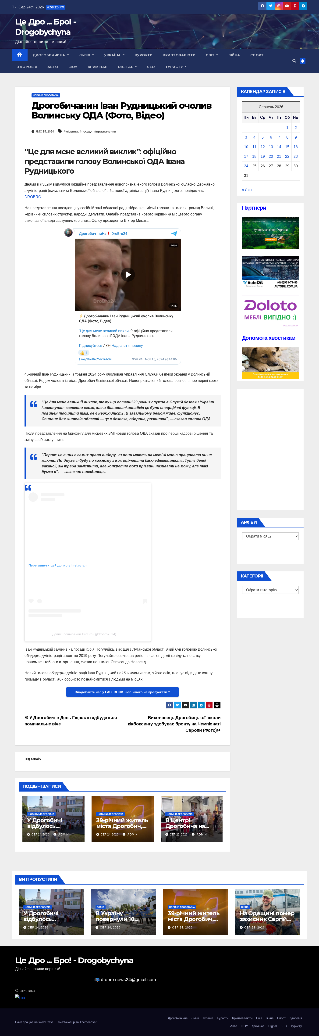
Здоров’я (27, 67)
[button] (294, 61)
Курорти (144, 55)
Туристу (174, 67)
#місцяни (71, 131)
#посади (86, 131)
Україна (113, 55)
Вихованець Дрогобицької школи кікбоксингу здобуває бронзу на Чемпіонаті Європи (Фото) (174, 724)
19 (263, 156)
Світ (211, 55)
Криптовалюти (179, 55)
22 (287, 156)
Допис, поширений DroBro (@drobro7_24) (84, 634)
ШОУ (73, 67)
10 (246, 147)
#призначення (105, 131)
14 (279, 147)
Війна (234, 55)
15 (287, 147)
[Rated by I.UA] (20, 998)
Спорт (257, 55)
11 (254, 147)
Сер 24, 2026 (38, 927)
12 (263, 147)
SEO (151, 67)
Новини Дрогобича (46, 95)
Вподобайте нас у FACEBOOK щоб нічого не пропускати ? (122, 692)
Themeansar (88, 1022)
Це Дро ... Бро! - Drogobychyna (74, 960)
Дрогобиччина (49, 55)
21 (279, 156)
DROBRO (33, 197)
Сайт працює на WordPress (34, 1022)
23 (296, 156)
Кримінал (98, 67)
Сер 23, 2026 (254, 927)
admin (36, 759)
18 (254, 156)
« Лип (247, 190)
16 (296, 147)
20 (271, 156)
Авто (52, 67)
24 (246, 166)
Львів (85, 55)
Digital (126, 67)
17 (246, 156)
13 (271, 147)
